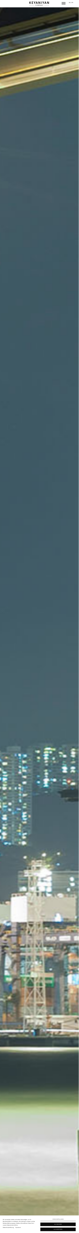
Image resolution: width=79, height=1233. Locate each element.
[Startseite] (39, 4)
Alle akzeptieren (58, 1229)
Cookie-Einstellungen (58, 1219)
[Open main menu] (64, 3)
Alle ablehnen (58, 1224)
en (72, 2)
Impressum (18, 1227)
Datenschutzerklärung (8, 1227)
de (69, 2)
